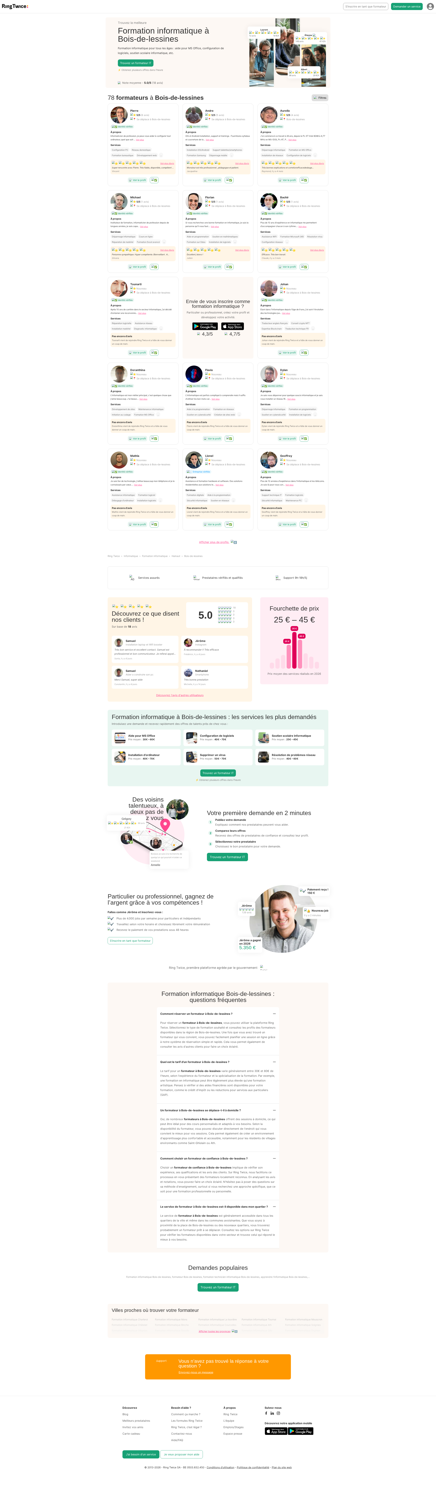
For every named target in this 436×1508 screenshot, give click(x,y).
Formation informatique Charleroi (130, 1319)
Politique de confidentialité (253, 1467)
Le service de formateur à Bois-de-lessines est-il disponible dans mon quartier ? (214, 1206)
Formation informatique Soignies (303, 1324)
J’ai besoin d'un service (141, 1454)
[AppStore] (232, 326)
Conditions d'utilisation (220, 1467)
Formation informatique (155, 556)
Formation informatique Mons (171, 1319)
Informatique (131, 556)
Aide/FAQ (177, 1440)
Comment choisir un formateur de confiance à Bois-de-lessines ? (204, 1158)
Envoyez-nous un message (196, 1372)
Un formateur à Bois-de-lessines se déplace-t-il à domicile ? (200, 1110)
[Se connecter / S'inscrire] (430, 6)
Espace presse (232, 1433)
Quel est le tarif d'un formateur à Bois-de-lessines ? (194, 1062)
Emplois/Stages (233, 1427)
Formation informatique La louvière (217, 1319)
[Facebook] (266, 1414)
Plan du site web (282, 1467)
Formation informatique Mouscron (303, 1319)
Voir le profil (139, 180)
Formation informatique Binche (172, 1324)
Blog (125, 1414)
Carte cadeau (131, 1433)
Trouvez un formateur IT (135, 63)
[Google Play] (205, 326)
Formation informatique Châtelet (129, 1324)
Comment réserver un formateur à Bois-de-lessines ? (196, 1013)
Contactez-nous (181, 1433)
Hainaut (176, 556)
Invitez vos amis (132, 1427)
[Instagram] (278, 1414)
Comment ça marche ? (185, 1414)
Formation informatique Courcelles (217, 1324)
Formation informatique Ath (257, 1324)
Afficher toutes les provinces (214, 1331)
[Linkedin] (272, 1414)
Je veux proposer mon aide (181, 1454)
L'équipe (228, 1420)
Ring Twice (114, 556)
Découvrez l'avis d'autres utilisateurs (180, 695)
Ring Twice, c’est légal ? (186, 1427)
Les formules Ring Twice (187, 1420)
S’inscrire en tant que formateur (365, 6)
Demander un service (407, 6)
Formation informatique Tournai (259, 1319)
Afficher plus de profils (214, 542)
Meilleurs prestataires (136, 1420)
